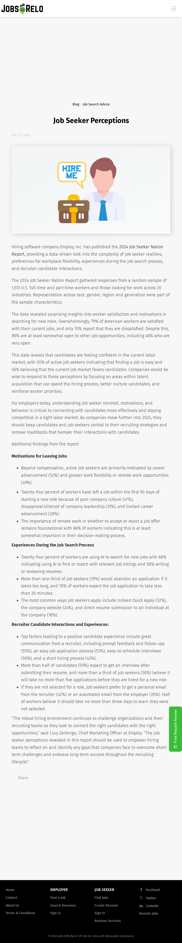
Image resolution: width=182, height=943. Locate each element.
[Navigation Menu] (173, 8)
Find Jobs (101, 898)
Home (10, 890)
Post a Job (57, 898)
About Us (12, 906)
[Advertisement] (91, 52)
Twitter (151, 898)
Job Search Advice (96, 104)
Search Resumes (63, 906)
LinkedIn (152, 906)
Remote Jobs (148, 914)
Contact (11, 898)
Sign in (55, 913)
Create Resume (106, 906)
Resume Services (108, 921)
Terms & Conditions (20, 913)
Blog (76, 104)
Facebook (153, 890)
